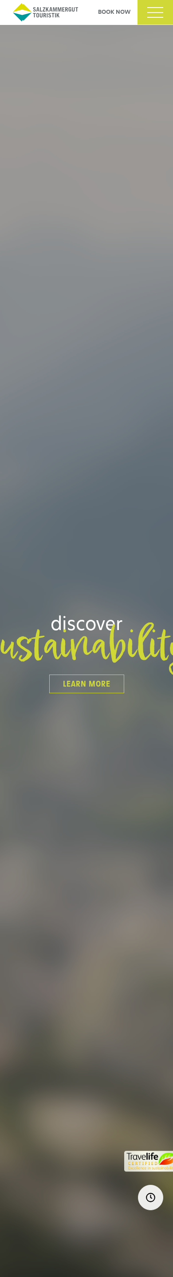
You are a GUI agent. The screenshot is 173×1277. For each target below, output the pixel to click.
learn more (86, 684)
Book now (114, 12)
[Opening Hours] (150, 1197)
